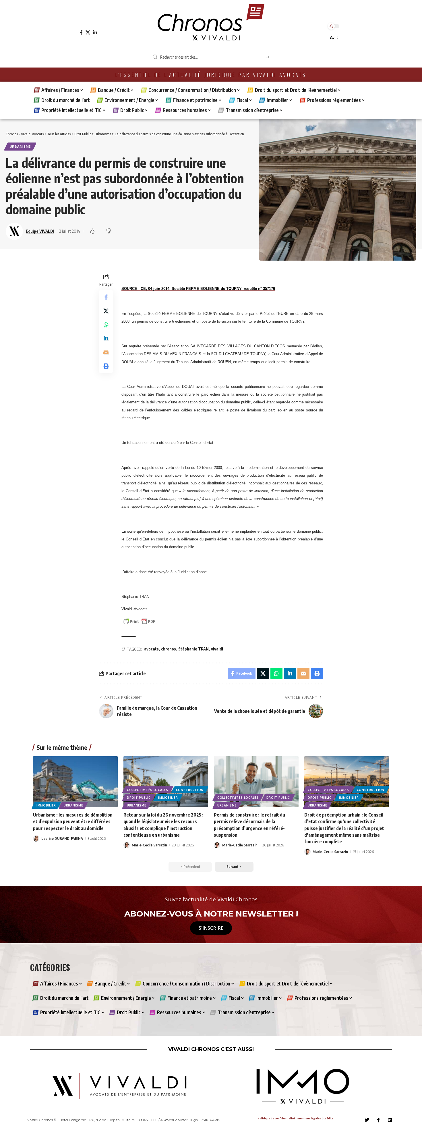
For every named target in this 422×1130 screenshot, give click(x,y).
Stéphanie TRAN (193, 648)
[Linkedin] (390, 1120)
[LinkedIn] (95, 32)
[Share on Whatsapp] (106, 325)
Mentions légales (309, 1118)
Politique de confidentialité (276, 1118)
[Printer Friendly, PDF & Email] (139, 621)
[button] (333, 38)
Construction (190, 790)
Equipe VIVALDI (40, 231)
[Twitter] (367, 1120)
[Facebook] (81, 32)
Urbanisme (20, 146)
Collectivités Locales (147, 790)
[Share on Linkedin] (106, 338)
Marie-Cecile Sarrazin (149, 845)
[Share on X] (106, 311)
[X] (88, 32)
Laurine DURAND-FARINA (62, 838)
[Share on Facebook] (106, 297)
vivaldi (217, 648)
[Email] (106, 352)
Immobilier (46, 805)
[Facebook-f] (378, 1120)
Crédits (328, 1118)
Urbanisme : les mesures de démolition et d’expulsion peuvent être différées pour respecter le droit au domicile (73, 821)
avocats (151, 648)
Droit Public (138, 797)
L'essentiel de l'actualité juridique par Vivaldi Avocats (211, 74)
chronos (168, 648)
